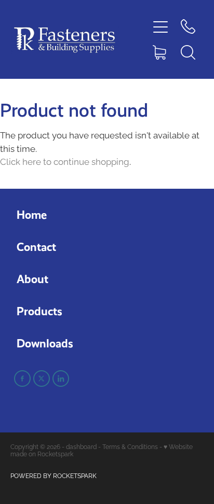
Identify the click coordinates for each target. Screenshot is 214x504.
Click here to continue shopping (64, 161)
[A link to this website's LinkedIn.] (60, 378)
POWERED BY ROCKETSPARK (53, 475)
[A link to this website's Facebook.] (22, 378)
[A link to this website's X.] (41, 378)
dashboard (81, 446)
